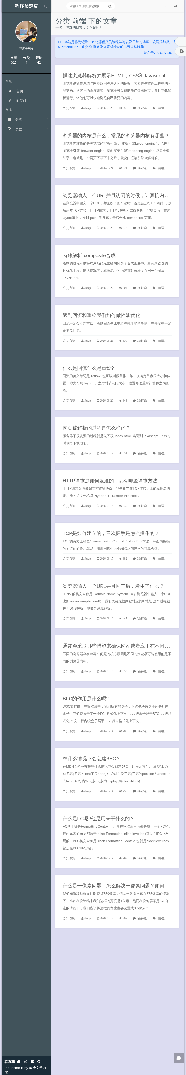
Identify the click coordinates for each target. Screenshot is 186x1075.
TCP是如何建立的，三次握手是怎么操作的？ (111, 533)
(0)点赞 (70, 108)
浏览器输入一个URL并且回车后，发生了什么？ (113, 586)
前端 (161, 108)
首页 (19, 91)
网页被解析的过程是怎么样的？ (97, 428)
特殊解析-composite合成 (89, 255)
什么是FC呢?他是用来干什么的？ (99, 818)
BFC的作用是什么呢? (86, 698)
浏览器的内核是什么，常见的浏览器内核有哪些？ (116, 135)
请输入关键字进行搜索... (85, 6)
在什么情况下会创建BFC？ (92, 758)
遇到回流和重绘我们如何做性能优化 (101, 315)
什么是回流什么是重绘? (88, 368)
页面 (19, 129)
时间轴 (21, 101)
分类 (19, 119)
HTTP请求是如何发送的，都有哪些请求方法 (110, 480)
